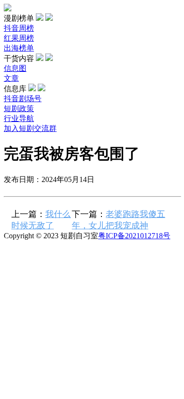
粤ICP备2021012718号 (134, 236)
